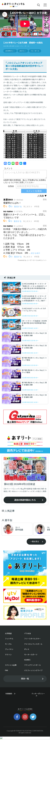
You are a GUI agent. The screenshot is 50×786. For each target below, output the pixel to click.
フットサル (9, 638)
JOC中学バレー (10, 51)
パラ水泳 (27, 633)
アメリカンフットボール (33, 644)
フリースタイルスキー (32, 638)
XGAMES (27, 660)
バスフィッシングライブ (33, 670)
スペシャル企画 (11, 665)
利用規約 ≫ (13, 694)
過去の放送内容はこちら (25, 499)
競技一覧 (25, 678)
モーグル (8, 644)
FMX (6, 670)
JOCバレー (22, 51)
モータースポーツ (30, 654)
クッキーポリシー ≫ (39, 695)
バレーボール (35, 51)
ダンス (26, 649)
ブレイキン (9, 649)
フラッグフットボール (32, 665)
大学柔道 (8, 633)
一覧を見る (34, 541)
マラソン (8, 654)
